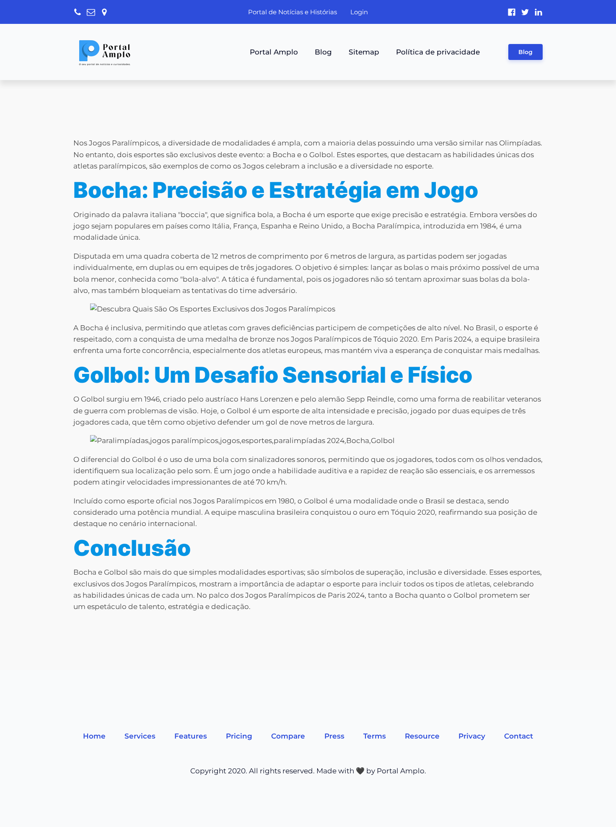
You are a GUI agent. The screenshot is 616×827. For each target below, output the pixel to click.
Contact (518, 736)
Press (334, 736)
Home (94, 736)
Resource (422, 736)
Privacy (471, 736)
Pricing (239, 736)
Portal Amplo (274, 52)
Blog (323, 52)
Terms (374, 736)
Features (190, 736)
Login (359, 12)
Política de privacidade (438, 52)
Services (139, 736)
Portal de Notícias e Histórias (292, 12)
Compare (288, 736)
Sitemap (364, 52)
